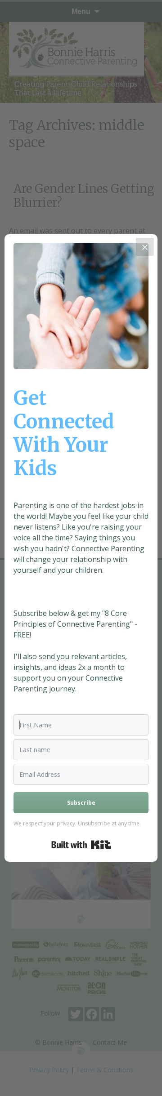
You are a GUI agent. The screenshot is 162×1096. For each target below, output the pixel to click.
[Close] (145, 247)
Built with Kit (81, 845)
